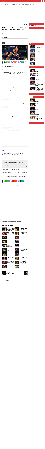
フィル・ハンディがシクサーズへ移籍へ (39, 75)
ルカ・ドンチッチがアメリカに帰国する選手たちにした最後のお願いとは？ (39, 114)
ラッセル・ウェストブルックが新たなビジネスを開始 (23, 266)
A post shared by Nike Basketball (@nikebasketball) (13, 101)
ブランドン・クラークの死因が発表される (39, 71)
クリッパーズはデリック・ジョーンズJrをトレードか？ (39, 47)
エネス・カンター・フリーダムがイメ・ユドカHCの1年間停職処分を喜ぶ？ (10, 250)
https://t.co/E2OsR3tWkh (15, 163)
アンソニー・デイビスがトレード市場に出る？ (10, 241)
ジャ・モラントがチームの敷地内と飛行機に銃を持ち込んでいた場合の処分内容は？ (23, 262)
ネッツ (20, 221)
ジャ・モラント (14, 221)
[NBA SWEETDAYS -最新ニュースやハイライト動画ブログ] (5, 1)
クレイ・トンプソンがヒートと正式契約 (39, 63)
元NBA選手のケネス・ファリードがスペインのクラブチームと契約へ (39, 118)
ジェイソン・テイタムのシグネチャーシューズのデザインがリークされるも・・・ (10, 254)
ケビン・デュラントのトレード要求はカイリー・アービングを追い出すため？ (10, 246)
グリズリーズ (4, 221)
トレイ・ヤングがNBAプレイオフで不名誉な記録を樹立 (10, 237)
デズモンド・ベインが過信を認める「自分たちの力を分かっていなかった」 (23, 254)
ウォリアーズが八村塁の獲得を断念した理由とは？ (39, 79)
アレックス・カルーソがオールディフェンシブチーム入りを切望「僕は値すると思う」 (23, 233)
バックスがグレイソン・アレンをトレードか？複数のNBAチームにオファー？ (23, 258)
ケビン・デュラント (9, 221)
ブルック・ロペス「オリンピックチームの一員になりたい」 (23, 246)
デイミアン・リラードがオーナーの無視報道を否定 (23, 250)
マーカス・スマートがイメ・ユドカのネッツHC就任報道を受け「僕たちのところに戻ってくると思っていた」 (11, 229)
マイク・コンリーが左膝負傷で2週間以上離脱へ (23, 229)
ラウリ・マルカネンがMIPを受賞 (10, 266)
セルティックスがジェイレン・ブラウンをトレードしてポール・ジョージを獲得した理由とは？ (39, 84)
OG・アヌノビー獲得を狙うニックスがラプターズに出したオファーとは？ (10, 262)
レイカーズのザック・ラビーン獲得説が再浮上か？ (23, 237)
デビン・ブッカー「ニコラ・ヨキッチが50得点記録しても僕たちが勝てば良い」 (10, 258)
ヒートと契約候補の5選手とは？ (39, 105)
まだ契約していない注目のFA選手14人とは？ (39, 109)
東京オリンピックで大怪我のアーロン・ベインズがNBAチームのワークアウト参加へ (10, 233)
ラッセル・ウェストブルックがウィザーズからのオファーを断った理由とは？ (39, 89)
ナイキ (18, 221)
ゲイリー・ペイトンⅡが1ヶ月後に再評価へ (23, 241)
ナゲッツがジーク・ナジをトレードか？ (39, 59)
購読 (3, 43)
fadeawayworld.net (5, 153)
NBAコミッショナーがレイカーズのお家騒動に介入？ (39, 51)
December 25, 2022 (13, 165)
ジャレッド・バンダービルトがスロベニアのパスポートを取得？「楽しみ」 (39, 101)
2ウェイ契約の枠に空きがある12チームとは (39, 55)
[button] (41, 1)
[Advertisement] (22, 14)
